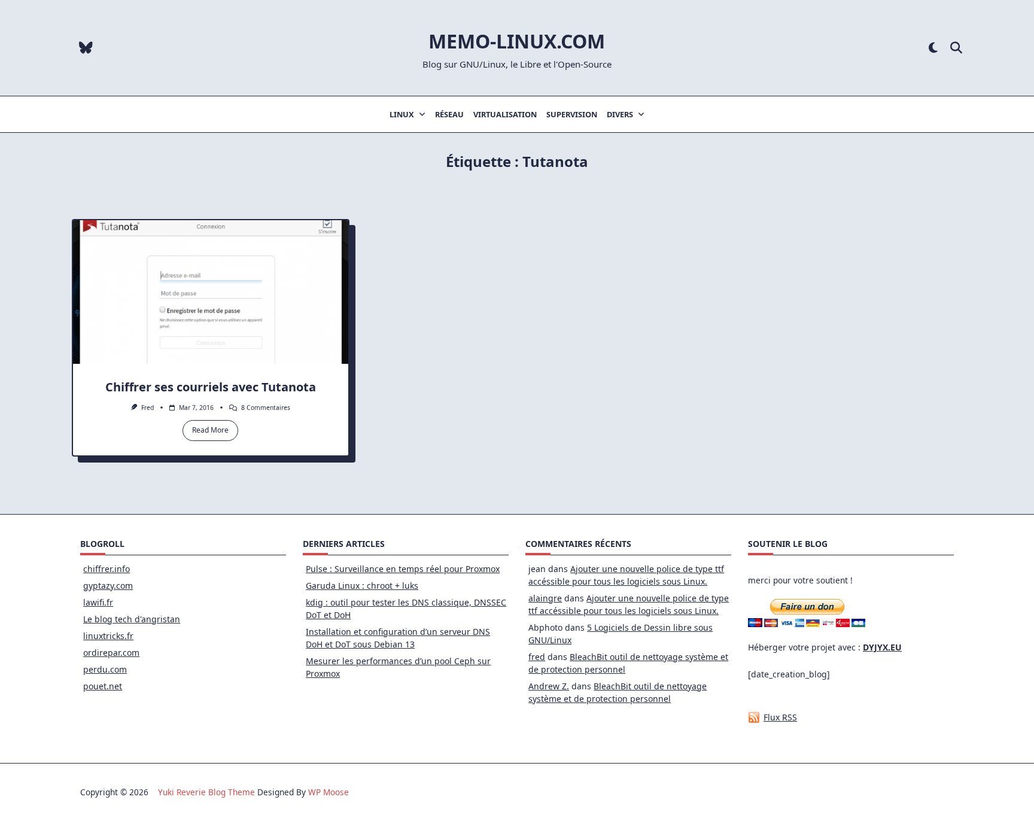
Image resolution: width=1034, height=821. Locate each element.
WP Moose (328, 792)
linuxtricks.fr (108, 635)
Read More (210, 430)
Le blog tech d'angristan (131, 619)
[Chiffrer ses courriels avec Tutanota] (210, 292)
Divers (620, 114)
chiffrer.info (106, 568)
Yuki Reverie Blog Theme (206, 792)
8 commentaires (265, 407)
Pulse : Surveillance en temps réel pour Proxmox (403, 568)
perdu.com (105, 669)
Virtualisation (505, 114)
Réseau (449, 114)
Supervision (571, 114)
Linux (402, 114)
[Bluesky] (86, 48)
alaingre (545, 598)
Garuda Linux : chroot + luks (362, 585)
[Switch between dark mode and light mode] (933, 48)
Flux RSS (780, 717)
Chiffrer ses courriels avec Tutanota (210, 387)
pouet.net (102, 686)
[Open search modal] (956, 48)
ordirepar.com (111, 652)
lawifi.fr (98, 602)
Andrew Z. (548, 686)
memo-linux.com (516, 41)
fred (147, 407)
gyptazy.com (108, 585)
